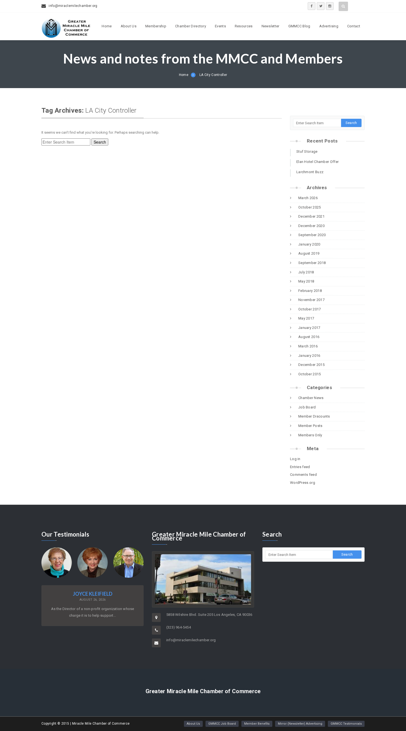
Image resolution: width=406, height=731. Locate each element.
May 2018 (306, 281)
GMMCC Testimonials (346, 723)
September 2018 (312, 263)
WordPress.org (302, 483)
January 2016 (309, 355)
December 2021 (311, 216)
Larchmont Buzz (309, 172)
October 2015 (309, 374)
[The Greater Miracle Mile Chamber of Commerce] (66, 36)
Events (220, 26)
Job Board (307, 407)
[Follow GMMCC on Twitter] (321, 6)
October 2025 (309, 207)
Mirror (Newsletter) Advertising (300, 723)
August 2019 (308, 253)
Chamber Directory (190, 26)
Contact (353, 26)
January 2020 (309, 244)
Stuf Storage (307, 151)
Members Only (310, 435)
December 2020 (311, 226)
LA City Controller (213, 75)
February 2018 (310, 291)
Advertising (328, 26)
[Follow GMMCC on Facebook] (311, 6)
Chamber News (311, 398)
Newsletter (271, 26)
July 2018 (306, 272)
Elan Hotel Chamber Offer (317, 162)
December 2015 (311, 365)
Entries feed (300, 467)
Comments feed (303, 475)
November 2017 (311, 300)
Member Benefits (257, 723)
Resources (244, 26)
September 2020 (312, 235)
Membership (155, 26)
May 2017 (306, 318)
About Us (128, 26)
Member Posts (310, 426)
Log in (295, 459)
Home (107, 26)
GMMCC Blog (299, 26)
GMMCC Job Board (222, 723)
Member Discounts (314, 416)
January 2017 (309, 328)
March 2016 (308, 346)
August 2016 (308, 337)
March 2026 (308, 198)
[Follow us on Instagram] (330, 6)
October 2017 (309, 309)
